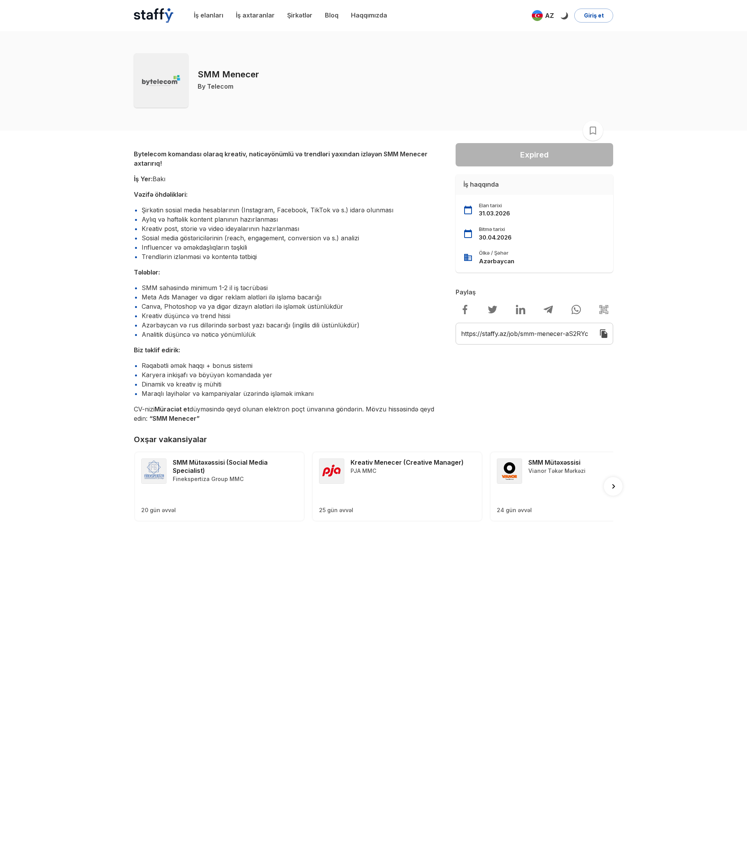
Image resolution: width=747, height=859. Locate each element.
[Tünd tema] (564, 16)
